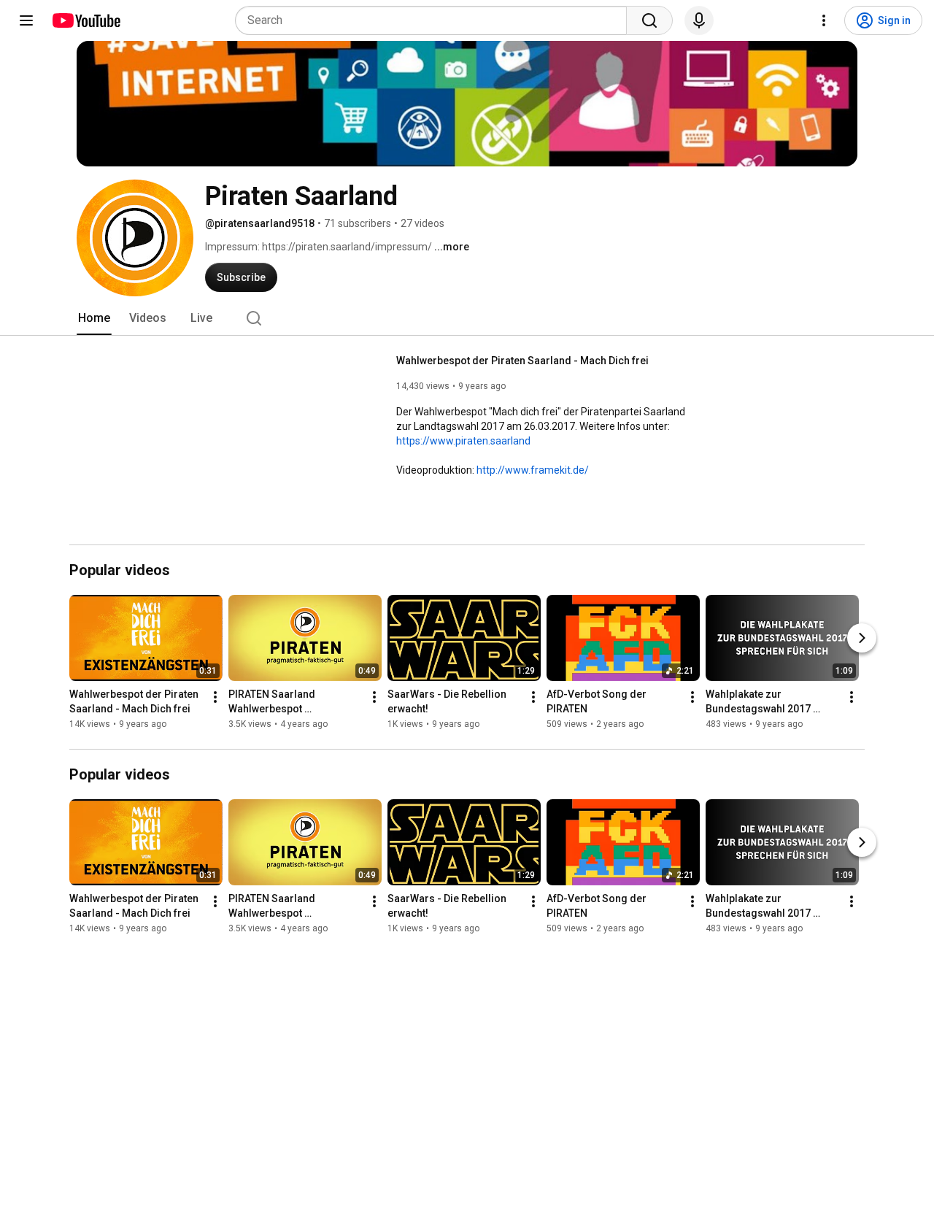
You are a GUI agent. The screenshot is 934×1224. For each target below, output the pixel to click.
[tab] (94, 318)
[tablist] (467, 318)
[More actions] (215, 697)
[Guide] (26, 20)
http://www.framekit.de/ (532, 470)
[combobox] (435, 20)
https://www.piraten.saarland (463, 441)
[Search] (649, 20)
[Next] (861, 638)
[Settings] (824, 20)
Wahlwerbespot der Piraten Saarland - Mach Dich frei (522, 360)
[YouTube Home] (86, 20)
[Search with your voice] (699, 20)
